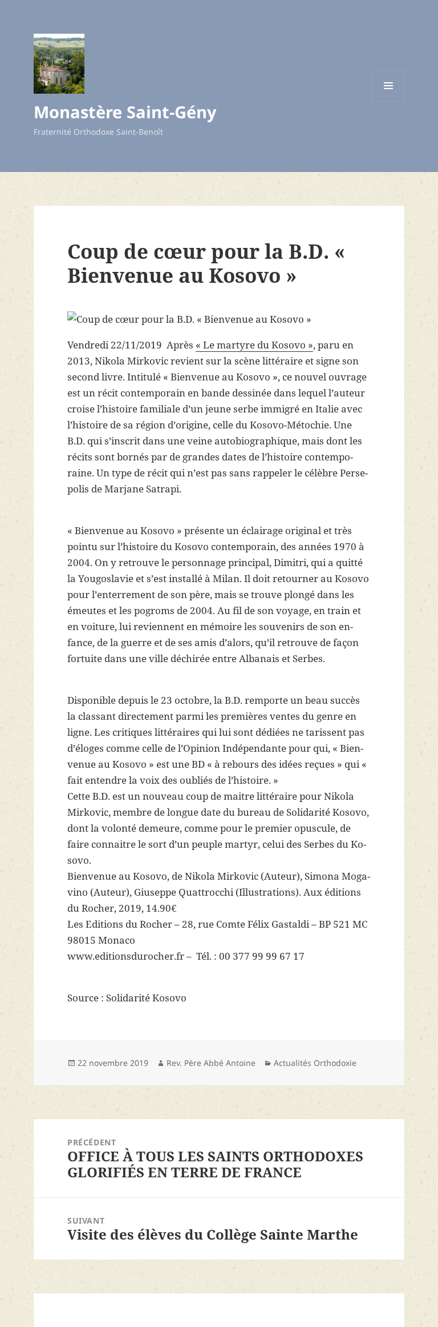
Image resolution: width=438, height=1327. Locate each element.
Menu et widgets (388, 101)
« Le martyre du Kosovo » (254, 344)
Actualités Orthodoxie (315, 1062)
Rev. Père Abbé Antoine (211, 1062)
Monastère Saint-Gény (125, 112)
